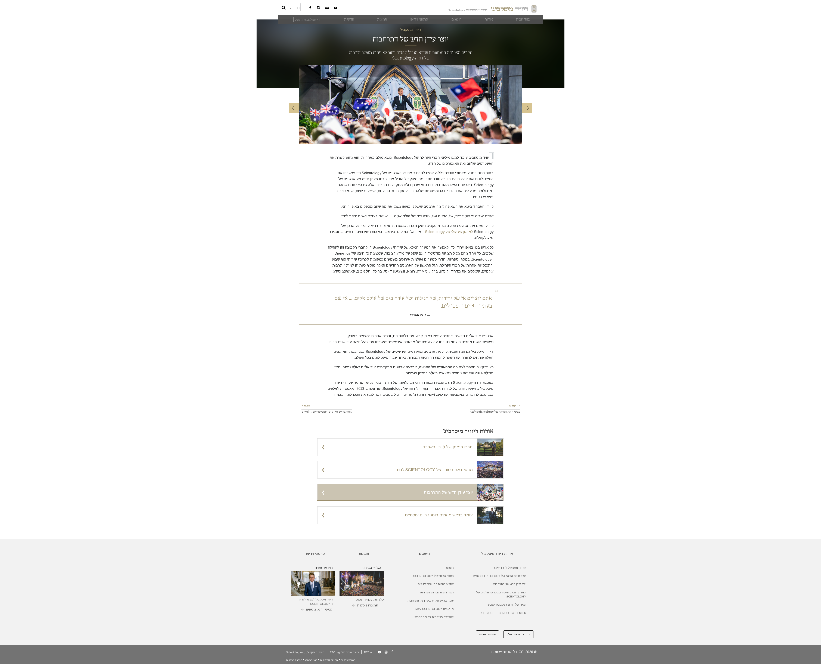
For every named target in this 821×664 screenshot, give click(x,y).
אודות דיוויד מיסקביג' (468, 431)
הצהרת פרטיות (348, 660)
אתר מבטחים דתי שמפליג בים (436, 584)
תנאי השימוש (311, 660)
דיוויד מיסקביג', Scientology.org (305, 652)
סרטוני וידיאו (315, 554)
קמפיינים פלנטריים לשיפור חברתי (434, 617)
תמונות (364, 554)
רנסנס (450, 567)
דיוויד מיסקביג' (410, 29)
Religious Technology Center (503, 613)
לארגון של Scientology (449, 232)
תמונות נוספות (367, 605)
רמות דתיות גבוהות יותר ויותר (436, 592)
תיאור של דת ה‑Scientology (506, 604)
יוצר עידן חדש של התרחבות (509, 584)
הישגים (424, 554)
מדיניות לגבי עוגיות (329, 660)
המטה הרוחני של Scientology (433, 576)
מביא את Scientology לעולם (434, 609)
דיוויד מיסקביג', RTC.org (344, 652)
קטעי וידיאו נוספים (319, 609)
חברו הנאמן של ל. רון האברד (509, 567)
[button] (294, 109)
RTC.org (369, 652)
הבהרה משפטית (294, 660)
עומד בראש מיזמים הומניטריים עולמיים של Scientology (501, 594)
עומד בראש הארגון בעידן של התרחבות (431, 600)
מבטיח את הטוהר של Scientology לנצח (499, 576)
